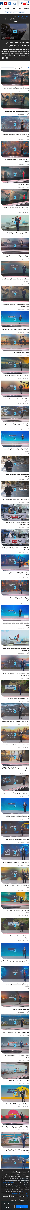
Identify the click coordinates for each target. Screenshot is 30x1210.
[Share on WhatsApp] (11, 58)
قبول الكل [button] (22, 1207)
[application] (15, 32)
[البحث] (9, 3)
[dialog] (15, 1189)
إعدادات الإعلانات (25, 1191)
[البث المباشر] (5, 3)
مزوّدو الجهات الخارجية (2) (8, 1182)
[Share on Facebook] (7, 58)
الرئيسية (26, 8)
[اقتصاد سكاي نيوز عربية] (23, 5)
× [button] (2, 1170)
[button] (14, 4)
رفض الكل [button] (8, 1207)
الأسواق (7, 8)
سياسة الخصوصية (16, 1193)
